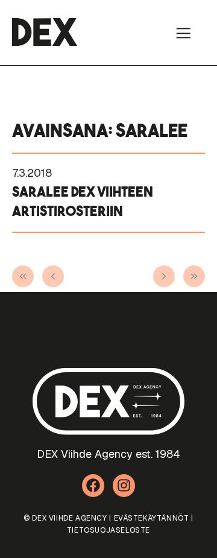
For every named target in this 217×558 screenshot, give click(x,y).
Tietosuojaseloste (108, 530)
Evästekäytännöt (151, 518)
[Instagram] (124, 485)
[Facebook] (93, 485)
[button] (183, 32)
